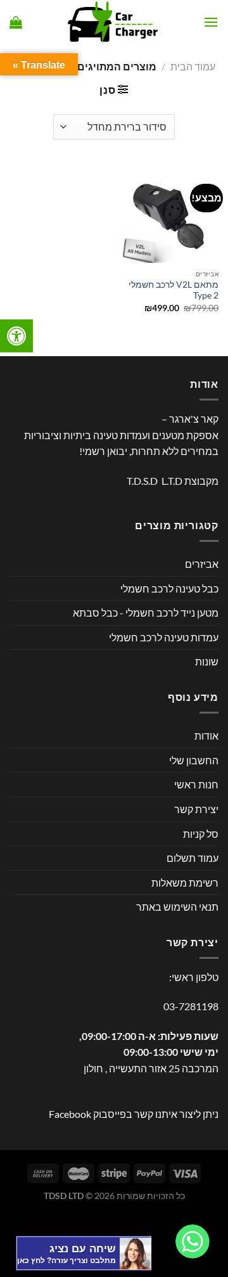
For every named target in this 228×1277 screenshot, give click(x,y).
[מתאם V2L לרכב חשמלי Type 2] (169, 214)
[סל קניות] (16, 22)
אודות (206, 735)
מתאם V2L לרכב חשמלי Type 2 (173, 290)
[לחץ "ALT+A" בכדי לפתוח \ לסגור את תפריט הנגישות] (16, 335)
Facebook (70, 1114)
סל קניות (200, 834)
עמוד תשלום (192, 858)
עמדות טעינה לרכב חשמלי (163, 637)
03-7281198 (190, 1006)
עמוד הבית (192, 66)
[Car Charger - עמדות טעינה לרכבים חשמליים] (114, 22)
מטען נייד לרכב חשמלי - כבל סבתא (145, 612)
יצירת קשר (196, 809)
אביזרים (201, 564)
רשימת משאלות (184, 882)
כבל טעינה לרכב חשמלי (169, 588)
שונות (206, 661)
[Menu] (210, 21)
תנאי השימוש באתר (177, 907)
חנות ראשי (196, 784)
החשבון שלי (193, 760)
